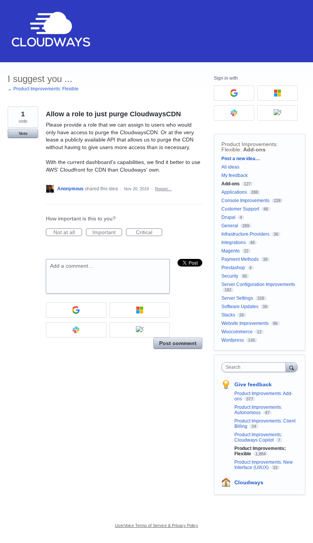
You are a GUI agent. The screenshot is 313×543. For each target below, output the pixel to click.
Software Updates (239, 306)
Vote (23, 133)
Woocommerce (237, 331)
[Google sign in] (76, 310)
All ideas (230, 167)
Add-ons (254, 149)
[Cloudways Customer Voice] (50, 31)
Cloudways (248, 482)
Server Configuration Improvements (258, 284)
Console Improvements (245, 200)
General (229, 225)
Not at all (67, 232)
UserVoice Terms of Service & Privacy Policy (156, 525)
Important (107, 232)
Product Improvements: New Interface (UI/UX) (263, 464)
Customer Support (240, 209)
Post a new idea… (240, 158)
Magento (230, 251)
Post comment (178, 343)
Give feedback (253, 384)
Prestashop (233, 267)
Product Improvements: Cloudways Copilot (258, 437)
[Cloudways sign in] (140, 329)
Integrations (233, 242)
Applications (234, 192)
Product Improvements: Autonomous (258, 410)
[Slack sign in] (76, 329)
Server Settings (237, 298)
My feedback (234, 175)
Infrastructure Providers (245, 234)
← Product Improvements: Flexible (43, 89)
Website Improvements (245, 323)
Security (229, 276)
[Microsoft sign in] (140, 310)
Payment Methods (240, 259)
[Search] (292, 367)
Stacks (228, 315)
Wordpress (232, 340)
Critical (149, 232)
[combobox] (255, 367)
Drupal (228, 217)
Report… (163, 188)
